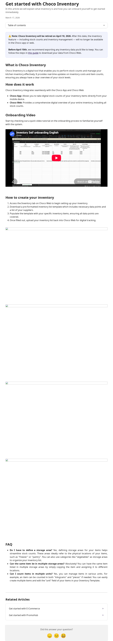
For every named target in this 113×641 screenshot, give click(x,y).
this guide (33, 52)
